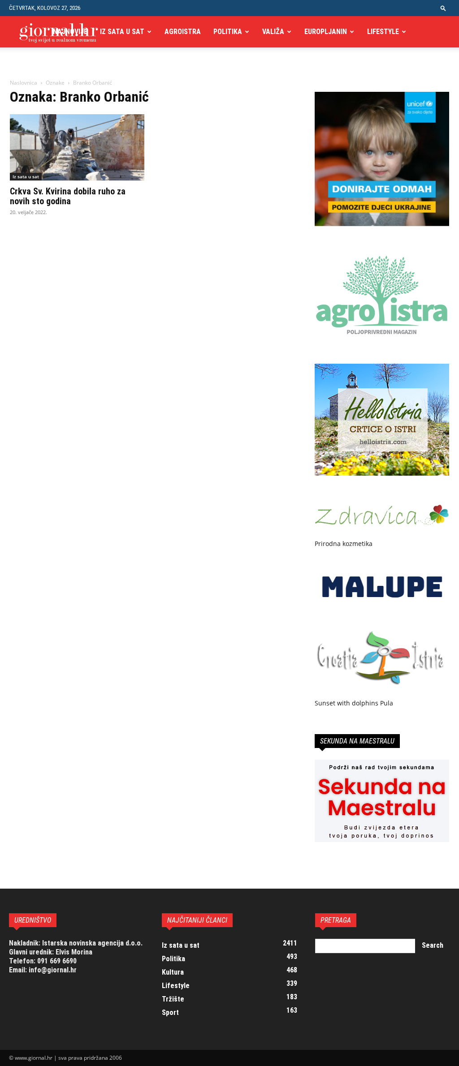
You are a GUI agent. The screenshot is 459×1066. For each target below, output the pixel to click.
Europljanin (325, 31)
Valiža (273, 31)
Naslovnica (23, 82)
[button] (443, 7)
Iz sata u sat (122, 31)
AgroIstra (183, 31)
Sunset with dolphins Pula (354, 703)
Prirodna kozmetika (343, 543)
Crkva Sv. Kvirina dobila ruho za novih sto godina (68, 196)
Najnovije (70, 31)
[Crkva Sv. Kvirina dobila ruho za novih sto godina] (77, 147)
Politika (227, 31)
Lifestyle (383, 31)
